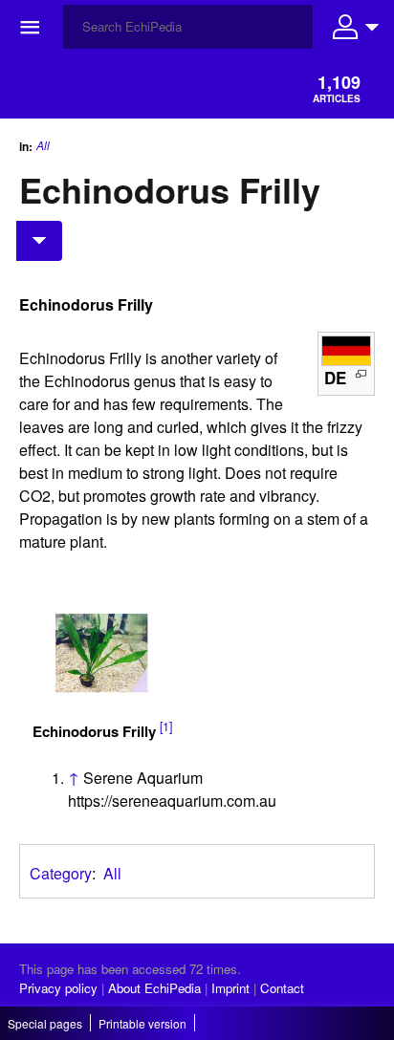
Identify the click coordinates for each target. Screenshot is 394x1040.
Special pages (45, 1023)
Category (61, 873)
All (43, 145)
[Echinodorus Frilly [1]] (101, 653)
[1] (166, 726)
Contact (282, 988)
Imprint (230, 988)
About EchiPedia (154, 988)
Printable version (142, 1023)
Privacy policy (58, 988)
